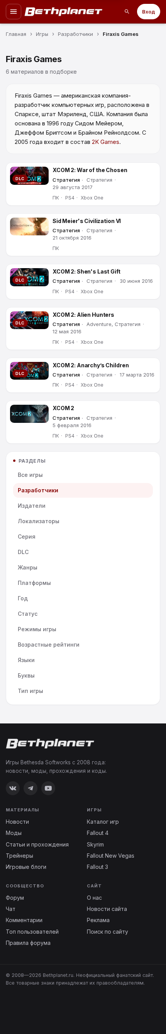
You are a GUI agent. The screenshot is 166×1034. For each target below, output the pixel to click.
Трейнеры (19, 855)
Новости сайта (107, 909)
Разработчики (38, 490)
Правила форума (28, 942)
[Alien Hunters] (29, 320)
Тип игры (30, 691)
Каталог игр (103, 821)
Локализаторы (38, 521)
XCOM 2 (63, 408)
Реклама (98, 920)
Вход (148, 11)
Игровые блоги (26, 866)
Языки (26, 660)
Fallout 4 (97, 833)
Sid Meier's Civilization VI (87, 221)
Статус (27, 613)
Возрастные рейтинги (49, 644)
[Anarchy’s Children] (29, 371)
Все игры (30, 474)
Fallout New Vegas (110, 855)
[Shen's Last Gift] (29, 277)
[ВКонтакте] (13, 788)
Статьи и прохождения (37, 844)
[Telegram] (30, 788)
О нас (94, 897)
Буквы (26, 675)
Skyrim (95, 844)
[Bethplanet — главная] (63, 11)
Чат (10, 909)
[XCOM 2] (29, 414)
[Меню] (13, 11)
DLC (23, 552)
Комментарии (24, 920)
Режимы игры (37, 629)
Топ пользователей (32, 931)
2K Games (105, 141)
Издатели (32, 505)
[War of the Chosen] (29, 176)
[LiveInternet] (23, 1007)
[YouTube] (48, 788)
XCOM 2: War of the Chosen (90, 170)
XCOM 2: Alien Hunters (83, 314)
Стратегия (66, 180)
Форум (15, 897)
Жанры (27, 567)
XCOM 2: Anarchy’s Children (91, 365)
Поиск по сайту (107, 931)
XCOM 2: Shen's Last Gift (86, 271)
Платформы (34, 583)
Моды (14, 833)
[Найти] (127, 11)
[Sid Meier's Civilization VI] (29, 227)
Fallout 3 (97, 866)
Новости (17, 821)
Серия (27, 536)
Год (23, 598)
